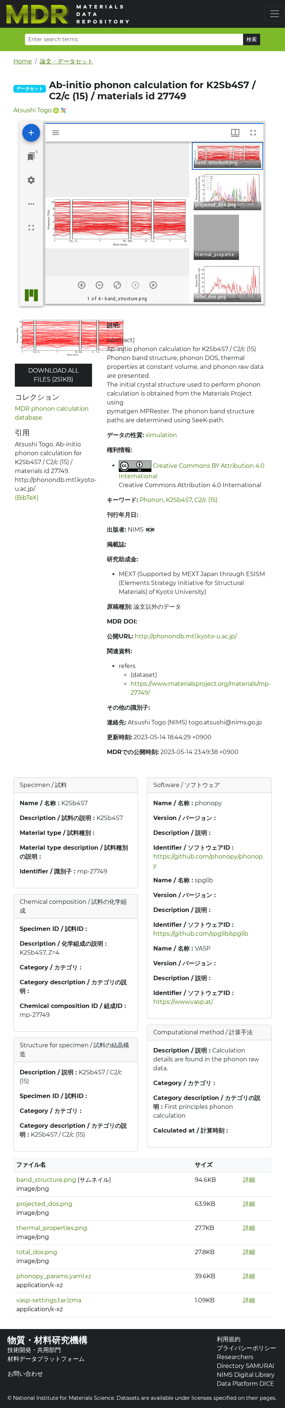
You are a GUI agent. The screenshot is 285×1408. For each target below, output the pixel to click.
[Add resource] (31, 133)
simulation (161, 435)
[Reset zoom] (117, 285)
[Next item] (153, 285)
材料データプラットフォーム (46, 1358)
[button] (227, 156)
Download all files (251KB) (53, 375)
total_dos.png (36, 1252)
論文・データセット (66, 61)
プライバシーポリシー (246, 1348)
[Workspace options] (31, 204)
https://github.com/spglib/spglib (200, 933)
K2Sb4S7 (179, 499)
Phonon (151, 499)
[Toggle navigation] (274, 13)
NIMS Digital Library (246, 1374)
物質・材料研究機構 (47, 1340)
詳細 (249, 1179)
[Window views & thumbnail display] (235, 133)
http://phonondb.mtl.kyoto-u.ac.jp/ (186, 636)
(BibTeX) (27, 497)
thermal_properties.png (51, 1228)
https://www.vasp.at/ (183, 1001)
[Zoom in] (82, 285)
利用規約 (228, 1339)
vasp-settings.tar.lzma (48, 1300)
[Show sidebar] (56, 133)
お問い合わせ (25, 1373)
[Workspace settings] (31, 180)
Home (22, 61)
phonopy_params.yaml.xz (53, 1276)
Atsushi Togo (32, 110)
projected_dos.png (44, 1203)
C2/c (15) (205, 499)
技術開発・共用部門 (34, 1350)
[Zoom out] (99, 285)
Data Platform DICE (245, 1383)
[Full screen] (31, 228)
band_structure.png (46, 1179)
